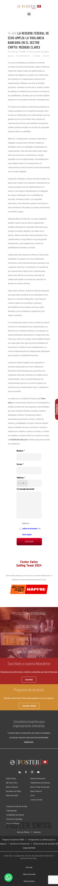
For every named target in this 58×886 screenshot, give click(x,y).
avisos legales (27, 534)
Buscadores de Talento (13, 791)
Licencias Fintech (36, 800)
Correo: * (20, 464)
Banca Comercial (36, 791)
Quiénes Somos (11, 778)
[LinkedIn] (20, 772)
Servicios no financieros (20, 843)
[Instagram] (32, 772)
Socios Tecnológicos (13, 823)
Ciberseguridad (11, 810)
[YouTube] (38, 772)
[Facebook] (26, 772)
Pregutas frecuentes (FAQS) (13, 839)
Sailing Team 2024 (12, 795)
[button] (29, 14)
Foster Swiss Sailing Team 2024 (29, 563)
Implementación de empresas (40, 783)
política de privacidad (29, 528)
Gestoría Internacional (37, 778)
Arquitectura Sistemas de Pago (16, 806)
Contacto (37, 832)
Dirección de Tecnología (14, 819)
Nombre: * (21, 450)
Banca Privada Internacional (39, 787)
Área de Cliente (23, 832)
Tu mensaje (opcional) (25, 488)
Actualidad (34, 51)
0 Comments (23, 55)
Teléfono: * (21, 480)
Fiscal (32, 795)
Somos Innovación (12, 787)
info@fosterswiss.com (18, 439)
